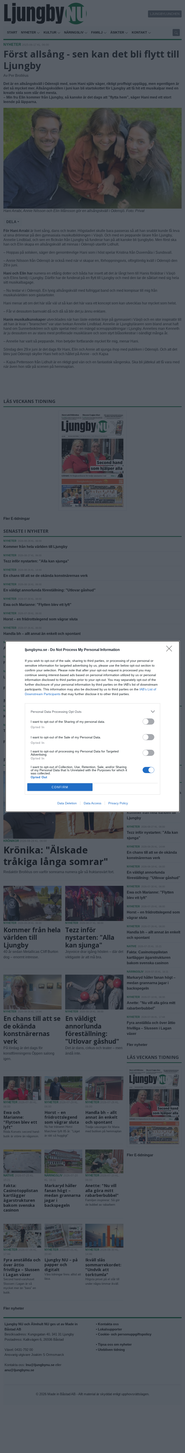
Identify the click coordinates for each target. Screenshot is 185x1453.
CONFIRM (60, 787)
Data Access (92, 803)
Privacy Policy (118, 803)
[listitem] (92, 711)
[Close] (170, 650)
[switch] (148, 721)
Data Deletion (67, 803)
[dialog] (92, 726)
